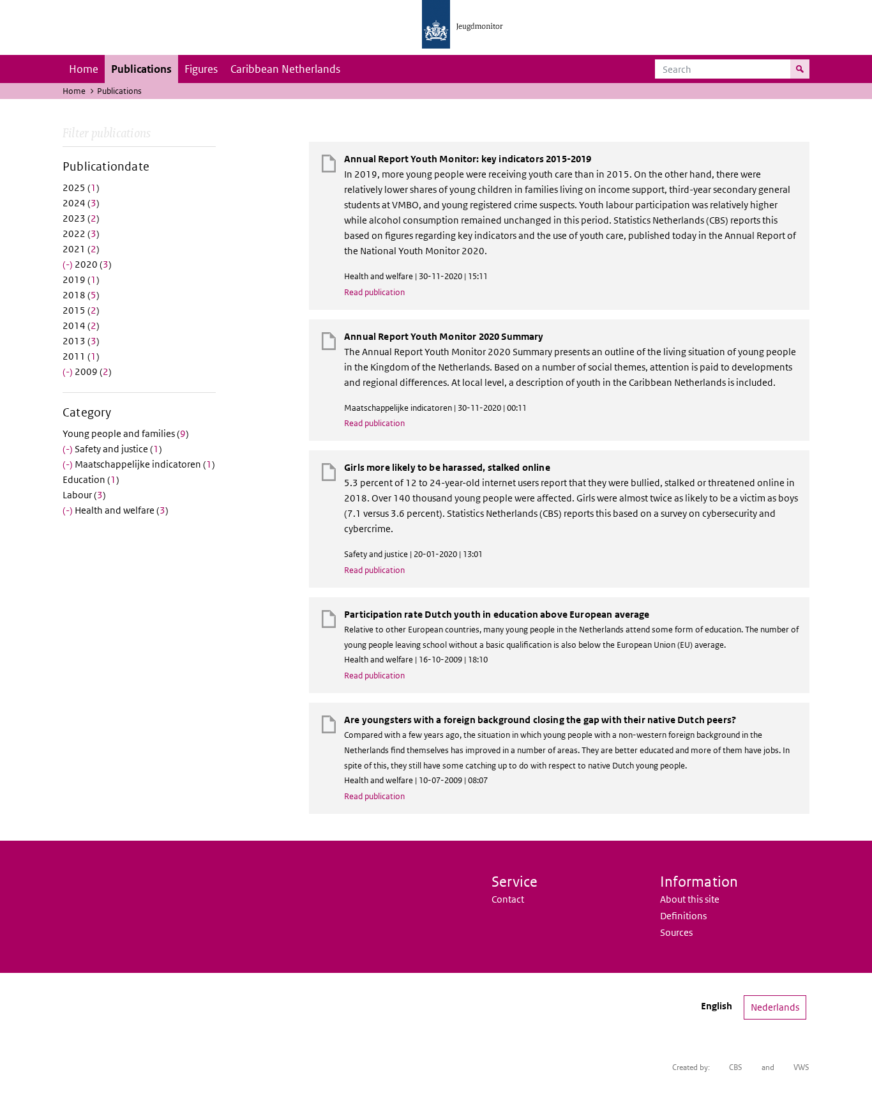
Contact (508, 899)
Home (83, 69)
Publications (141, 69)
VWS (801, 1067)
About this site (689, 899)
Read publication (374, 292)
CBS (735, 1067)
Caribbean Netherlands (285, 69)
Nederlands (775, 1007)
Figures (201, 69)
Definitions (683, 916)
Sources (676, 932)
